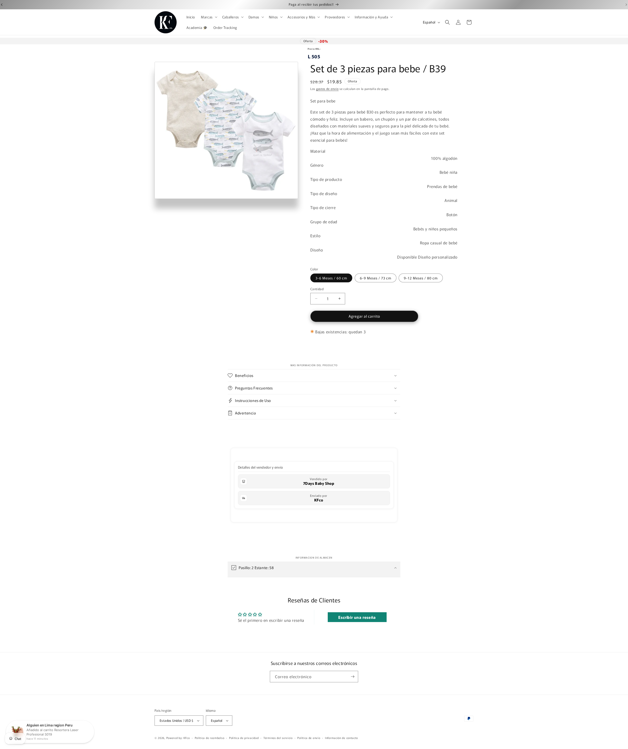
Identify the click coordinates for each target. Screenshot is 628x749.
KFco (318, 499)
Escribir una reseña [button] (357, 617)
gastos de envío (327, 89)
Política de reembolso (209, 738)
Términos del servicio (278, 738)
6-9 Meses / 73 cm (375, 277)
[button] (208, 17)
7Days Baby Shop (318, 483)
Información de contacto (341, 738)
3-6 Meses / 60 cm (331, 277)
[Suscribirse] (352, 676)
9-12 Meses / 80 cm (421, 277)
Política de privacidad (244, 738)
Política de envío (308, 738)
